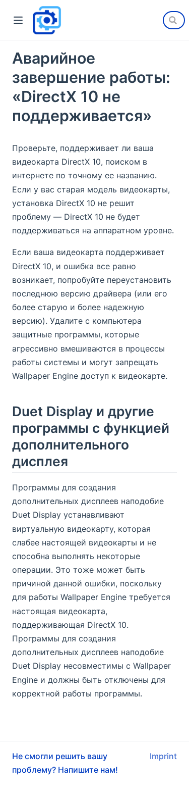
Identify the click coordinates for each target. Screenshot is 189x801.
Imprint (163, 756)
